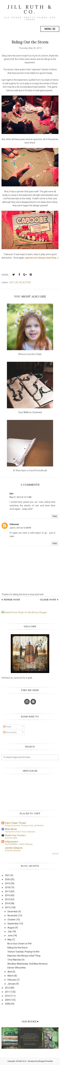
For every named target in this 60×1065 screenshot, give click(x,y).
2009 (7, 1000)
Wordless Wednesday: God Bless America (27, 964)
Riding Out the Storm (17, 947)
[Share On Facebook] (19, 274)
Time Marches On (16, 959)
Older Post (48, 599)
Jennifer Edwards (14, 848)
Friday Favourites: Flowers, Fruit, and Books (24, 825)
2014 (7, 903)
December (13, 911)
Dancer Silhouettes (16, 967)
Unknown (14, 524)
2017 (7, 891)
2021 (7, 875)
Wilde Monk (11, 829)
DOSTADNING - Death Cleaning (18, 844)
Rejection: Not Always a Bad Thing (23, 955)
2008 (7, 1004)
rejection (25, 282)
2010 (7, 996)
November (13, 915)
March (11, 975)
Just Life (13, 282)
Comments (11, 732)
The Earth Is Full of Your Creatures (20, 832)
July (10, 931)
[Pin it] (30, 274)
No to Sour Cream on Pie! (19, 943)
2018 (7, 887)
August (11, 927)
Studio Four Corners (15, 835)
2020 (7, 879)
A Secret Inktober (12, 850)
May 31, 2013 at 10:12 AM (20, 497)
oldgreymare (11, 841)
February (12, 979)
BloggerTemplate (46, 1061)
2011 (7, 992)
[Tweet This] (13, 274)
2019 (7, 883)
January (12, 984)
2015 (7, 899)
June (10, 935)
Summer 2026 (11, 838)
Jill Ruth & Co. (30, 9)
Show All (55, 854)
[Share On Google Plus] (24, 274)
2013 (7, 907)
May (10, 939)
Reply (54, 516)
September (13, 923)
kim (11, 493)
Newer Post (12, 599)
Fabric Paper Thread (15, 823)
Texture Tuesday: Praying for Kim (23, 951)
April (10, 971)
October (11, 919)
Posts (8, 726)
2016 (7, 895)
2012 (7, 988)
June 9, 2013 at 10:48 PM (20, 528)
